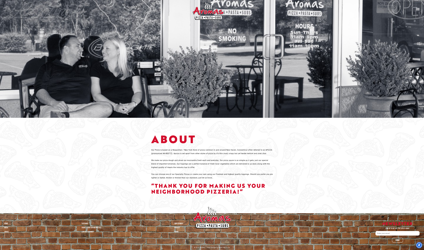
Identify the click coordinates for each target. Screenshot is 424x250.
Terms (176, 232)
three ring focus (224, 247)
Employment (178, 223)
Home (6, 223)
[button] (418, 9)
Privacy (177, 227)
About (6, 232)
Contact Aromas (88, 232)
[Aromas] (212, 217)
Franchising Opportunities (91, 227)
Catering (85, 223)
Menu (6, 227)
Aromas (208, 11)
